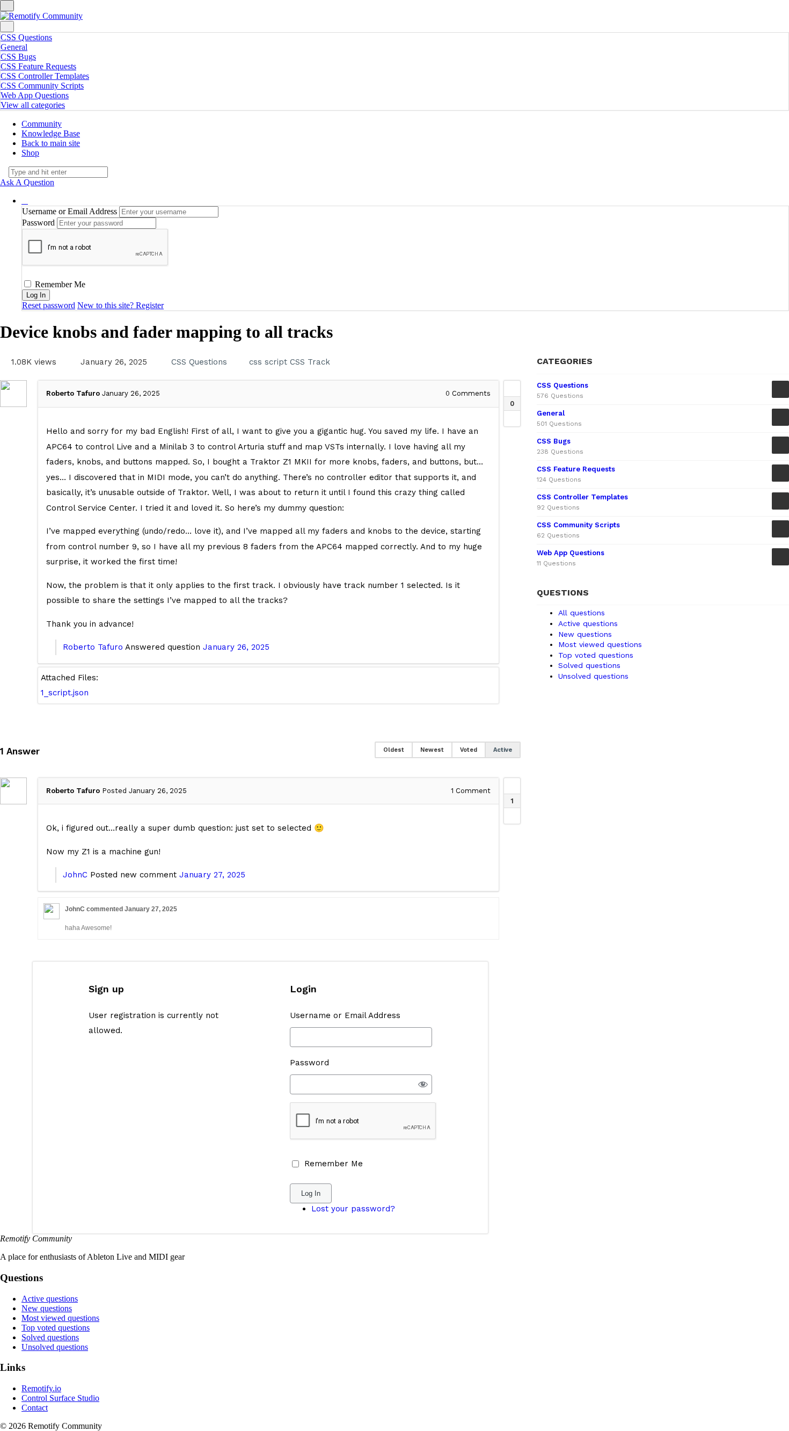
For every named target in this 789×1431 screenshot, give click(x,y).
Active (502, 749)
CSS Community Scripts (42, 85)
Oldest (393, 749)
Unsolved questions (593, 676)
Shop (30, 152)
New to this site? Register (120, 305)
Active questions (588, 623)
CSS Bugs (18, 56)
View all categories (33, 105)
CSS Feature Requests (38, 66)
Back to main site (50, 143)
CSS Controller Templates (45, 76)
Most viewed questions (600, 644)
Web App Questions (35, 95)
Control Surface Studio (60, 1398)
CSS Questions (26, 37)
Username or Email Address (69, 211)
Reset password (48, 305)
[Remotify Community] (41, 15)
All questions (581, 612)
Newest (432, 749)
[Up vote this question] (512, 389)
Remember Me (59, 284)
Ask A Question (27, 182)
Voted (468, 749)
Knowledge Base (50, 133)
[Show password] (423, 1084)
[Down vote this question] (512, 418)
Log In (310, 1193)
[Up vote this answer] (512, 786)
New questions (585, 634)
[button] (24, 200)
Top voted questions (595, 655)
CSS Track (310, 362)
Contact (34, 1407)
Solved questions (589, 665)
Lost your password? (353, 1209)
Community (41, 123)
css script (268, 362)
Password (38, 222)
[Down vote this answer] (512, 816)
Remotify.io (41, 1388)
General (14, 47)
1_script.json (65, 693)
